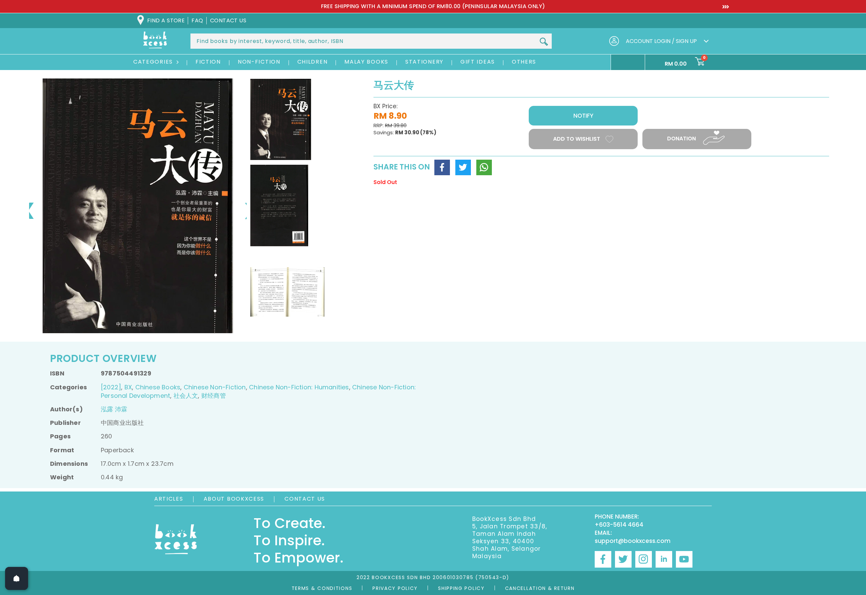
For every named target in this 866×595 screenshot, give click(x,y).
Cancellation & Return (540, 588)
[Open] (16, 578)
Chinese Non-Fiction (215, 387)
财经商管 (213, 395)
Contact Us (304, 499)
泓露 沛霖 (114, 409)
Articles (168, 499)
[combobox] (371, 41)
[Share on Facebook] (442, 167)
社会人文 (186, 395)
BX (128, 387)
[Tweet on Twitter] (463, 167)
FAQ (197, 20)
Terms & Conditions (322, 588)
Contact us (228, 20)
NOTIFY (583, 116)
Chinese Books (158, 387)
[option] (433, 6)
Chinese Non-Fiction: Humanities (299, 387)
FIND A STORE (166, 20)
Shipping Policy (461, 588)
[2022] (111, 387)
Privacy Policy (395, 588)
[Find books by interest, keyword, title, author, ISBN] (543, 41)
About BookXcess (234, 499)
